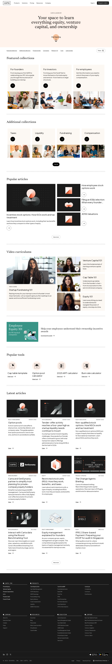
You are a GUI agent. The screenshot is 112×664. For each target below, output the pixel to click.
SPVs (59, 596)
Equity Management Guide (64, 620)
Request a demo (103, 3)
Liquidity (32, 604)
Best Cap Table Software (91, 617)
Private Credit (6, 596)
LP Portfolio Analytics (63, 606)
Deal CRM (60, 591)
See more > (60, 640)
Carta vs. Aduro (88, 635)
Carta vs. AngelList (89, 628)
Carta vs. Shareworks (90, 630)
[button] (56, 37)
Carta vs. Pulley (88, 625)
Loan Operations (62, 604)
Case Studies (33, 630)
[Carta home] (6, 3)
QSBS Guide (61, 628)
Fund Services (88, 594)
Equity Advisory (34, 599)
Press (4, 625)
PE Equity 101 (55, 50)
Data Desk (32, 617)
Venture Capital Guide (63, 638)
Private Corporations (8, 591)
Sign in (92, 3)
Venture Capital (7, 589)
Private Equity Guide (63, 635)
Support (5, 628)
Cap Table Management (36, 589)
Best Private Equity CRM (91, 623)
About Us (5, 617)
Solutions (25, 3)
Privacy (78, 660)
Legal (72, 660)
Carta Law (87, 586)
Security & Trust (87, 660)
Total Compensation (35, 601)
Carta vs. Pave (88, 633)
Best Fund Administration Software (93, 620)
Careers (5, 623)
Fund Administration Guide (64, 633)
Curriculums (46, 50)
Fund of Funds (6, 599)
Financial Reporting (35, 596)
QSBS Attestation (34, 606)
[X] (10, 654)
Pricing (32, 3)
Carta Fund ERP (61, 586)
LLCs (4, 594)
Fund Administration (63, 589)
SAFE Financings (34, 594)
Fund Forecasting (62, 599)
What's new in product (35, 625)
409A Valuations (34, 591)
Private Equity (6, 586)
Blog (31, 620)
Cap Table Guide (62, 623)
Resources (39, 3)
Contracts (87, 591)
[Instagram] (7, 654)
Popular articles (37, 50)
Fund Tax (60, 594)
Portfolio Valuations (62, 601)
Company (48, 3)
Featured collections (12, 50)
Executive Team (7, 620)
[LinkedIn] (4, 654)
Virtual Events (33, 628)
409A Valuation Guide (63, 625)
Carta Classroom (62, 617)
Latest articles (69, 50)
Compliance (88, 589)
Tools (61, 50)
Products (17, 3)
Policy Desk (33, 623)
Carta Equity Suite (34, 586)
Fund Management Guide (64, 630)
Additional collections (24, 50)
